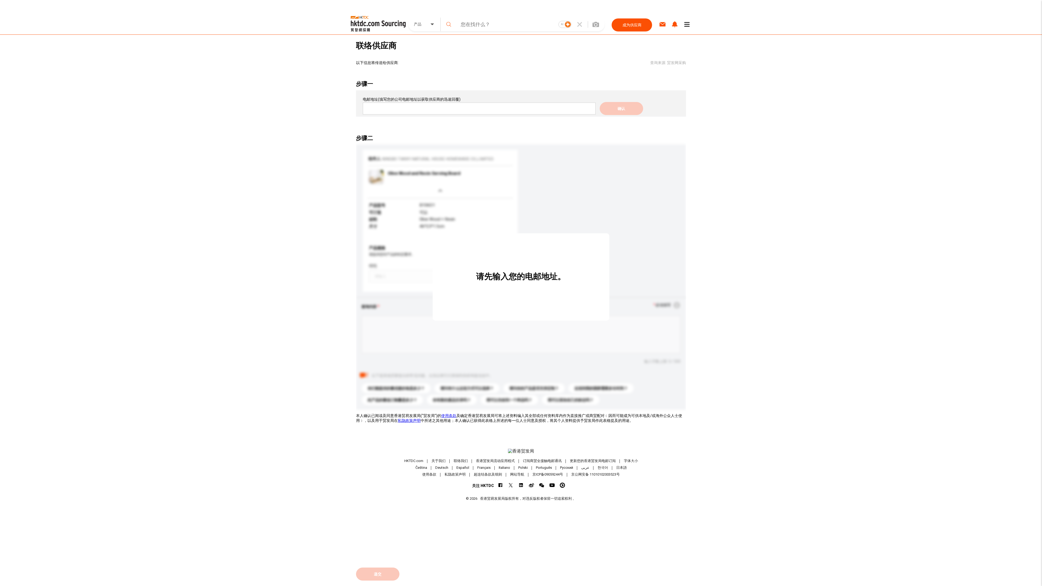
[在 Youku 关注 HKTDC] (562, 485)
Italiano (504, 468)
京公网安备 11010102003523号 (595, 474)
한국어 (603, 468)
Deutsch (441, 468)
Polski (523, 468)
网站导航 (517, 474)
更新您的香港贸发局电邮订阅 (593, 461)
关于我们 (438, 461)
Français (484, 468)
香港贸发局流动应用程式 (495, 461)
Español (462, 468)
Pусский (566, 468)
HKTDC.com (413, 461)
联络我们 (461, 461)
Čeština (421, 468)
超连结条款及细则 (488, 474)
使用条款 (448, 415)
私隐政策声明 (409, 420)
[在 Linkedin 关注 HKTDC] (521, 485)
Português (544, 468)
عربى (585, 468)
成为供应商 (631, 25)
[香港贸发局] (521, 451)
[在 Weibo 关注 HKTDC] (531, 485)
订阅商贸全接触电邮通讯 (542, 461)
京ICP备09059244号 (547, 474)
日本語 (621, 468)
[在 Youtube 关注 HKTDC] (552, 485)
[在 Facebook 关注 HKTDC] (500, 485)
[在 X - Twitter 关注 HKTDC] (510, 485)
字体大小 (631, 461)
